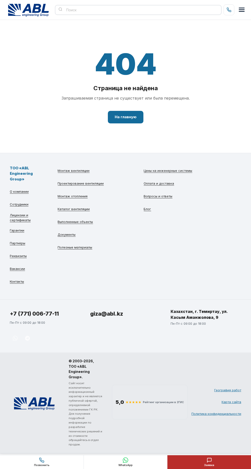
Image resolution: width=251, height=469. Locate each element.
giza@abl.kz (106, 313)
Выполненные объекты (75, 222)
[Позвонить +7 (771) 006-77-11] (229, 9)
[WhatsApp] (15, 338)
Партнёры (17, 243)
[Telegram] (27, 338)
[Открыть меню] (241, 9)
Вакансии (17, 269)
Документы (66, 234)
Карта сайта (231, 402)
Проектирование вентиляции (81, 183)
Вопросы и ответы (158, 196)
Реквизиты (18, 256)
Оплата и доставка (159, 183)
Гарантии (17, 230)
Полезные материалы (75, 247)
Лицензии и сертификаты (20, 217)
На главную (126, 117)
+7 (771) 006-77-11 (34, 313)
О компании (19, 191)
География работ (227, 390)
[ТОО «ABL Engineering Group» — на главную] (28, 9)
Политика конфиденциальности (216, 414)
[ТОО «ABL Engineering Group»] (34, 403)
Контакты (17, 281)
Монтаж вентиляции (73, 171)
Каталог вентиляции (74, 209)
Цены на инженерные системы (168, 171)
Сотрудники (19, 204)
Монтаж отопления (73, 196)
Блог (147, 209)
